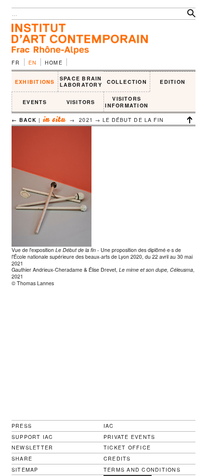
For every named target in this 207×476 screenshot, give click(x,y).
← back (24, 119)
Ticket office (127, 447)
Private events (129, 436)
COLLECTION (127, 81)
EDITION (172, 81)
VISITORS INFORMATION (126, 102)
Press (22, 425)
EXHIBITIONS (35, 81)
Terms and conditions (142, 469)
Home (54, 62)
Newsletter (32, 447)
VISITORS (80, 102)
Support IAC (32, 436)
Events (35, 102)
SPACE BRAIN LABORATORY (81, 82)
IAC (109, 425)
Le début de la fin (133, 119)
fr (16, 62)
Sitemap (25, 469)
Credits (117, 458)
